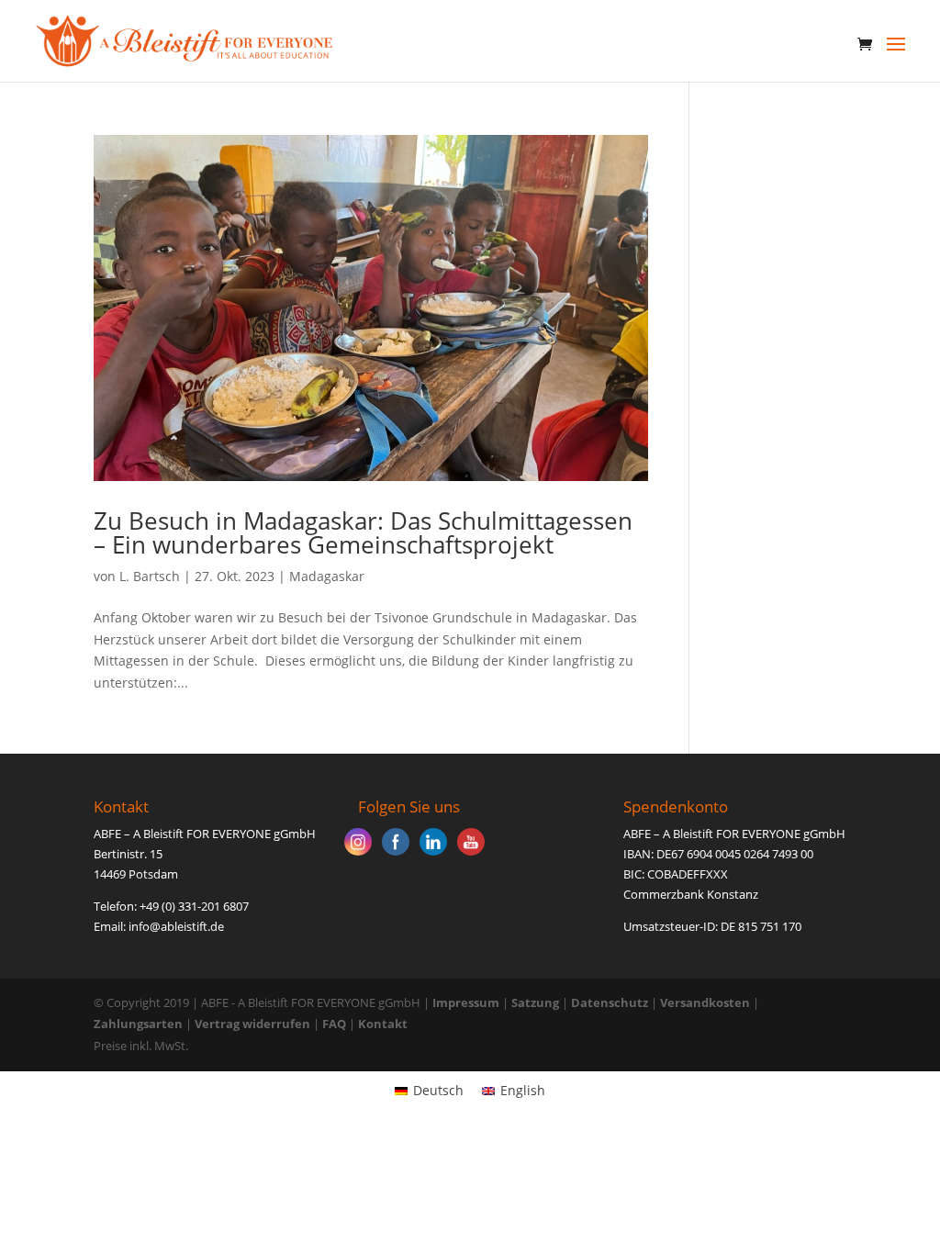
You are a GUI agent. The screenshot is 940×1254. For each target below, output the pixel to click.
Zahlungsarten (138, 1023)
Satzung (535, 1002)
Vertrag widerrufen (254, 1023)
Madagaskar (326, 576)
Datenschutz (609, 1002)
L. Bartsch (149, 576)
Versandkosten (705, 1002)
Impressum (465, 1002)
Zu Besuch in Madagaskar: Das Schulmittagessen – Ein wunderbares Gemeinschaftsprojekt (363, 532)
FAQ (334, 1023)
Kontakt (383, 1023)
